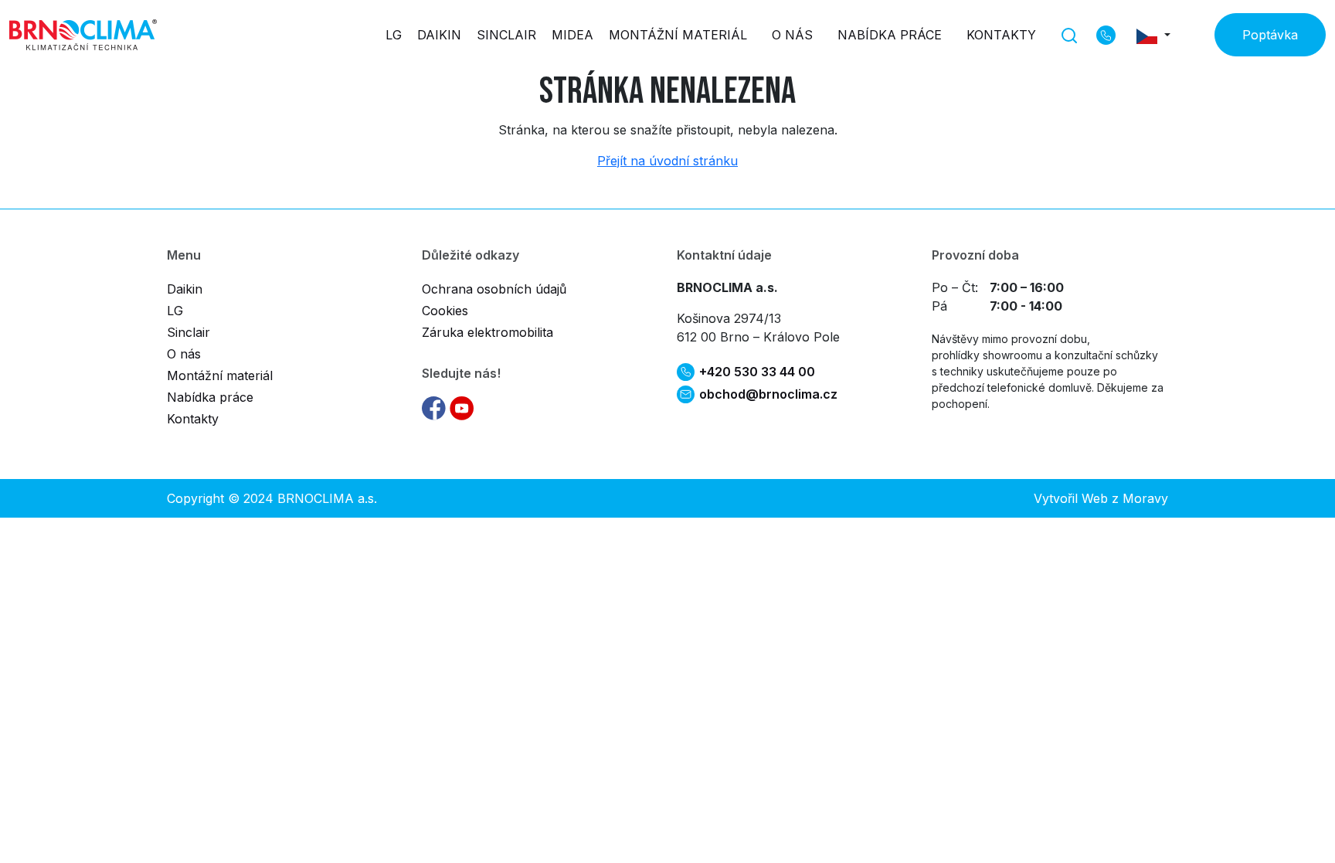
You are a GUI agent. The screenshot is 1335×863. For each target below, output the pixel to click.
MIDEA (572, 34)
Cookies (445, 310)
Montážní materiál (678, 34)
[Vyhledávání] (1069, 34)
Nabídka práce (889, 34)
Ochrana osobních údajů (494, 289)
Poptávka (1270, 34)
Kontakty (1001, 34)
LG (394, 34)
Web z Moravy (1125, 498)
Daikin (439, 34)
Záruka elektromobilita (487, 332)
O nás (792, 34)
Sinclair (506, 34)
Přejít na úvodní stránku (667, 160)
